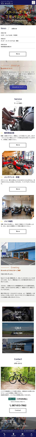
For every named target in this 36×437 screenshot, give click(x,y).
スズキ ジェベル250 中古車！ (9, 35)
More (18, 54)
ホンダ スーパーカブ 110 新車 (9, 41)
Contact (18, 410)
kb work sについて (18, 87)
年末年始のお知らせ (6, 46)
